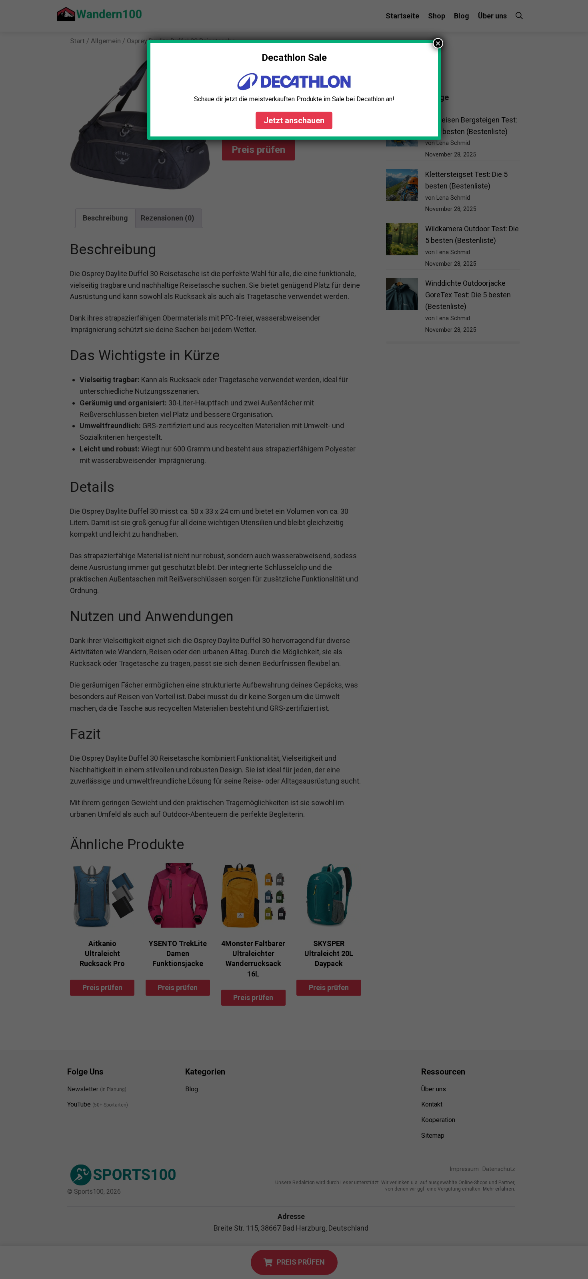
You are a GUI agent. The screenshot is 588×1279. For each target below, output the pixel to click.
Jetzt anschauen (294, 120)
